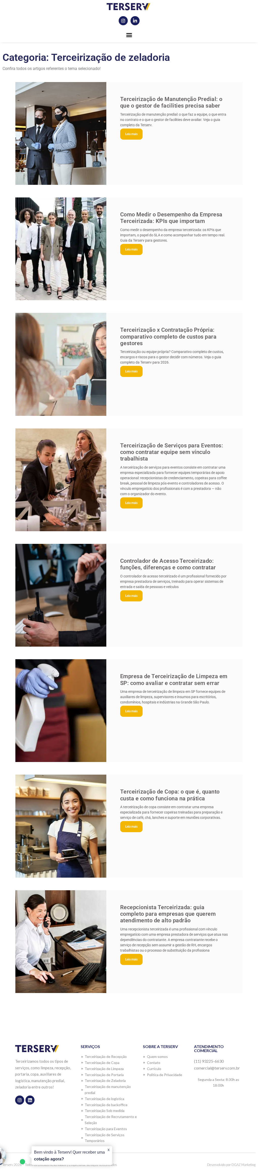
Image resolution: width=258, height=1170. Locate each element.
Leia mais (131, 134)
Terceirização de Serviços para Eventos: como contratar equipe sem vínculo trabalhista (171, 452)
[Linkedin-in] (135, 20)
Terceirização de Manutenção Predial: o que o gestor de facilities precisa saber (171, 102)
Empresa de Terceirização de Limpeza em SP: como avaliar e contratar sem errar (174, 679)
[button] (129, 35)
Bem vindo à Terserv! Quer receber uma (69, 1155)
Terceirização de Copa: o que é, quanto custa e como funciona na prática (170, 795)
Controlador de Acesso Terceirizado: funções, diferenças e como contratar (168, 564)
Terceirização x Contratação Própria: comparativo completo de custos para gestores (168, 336)
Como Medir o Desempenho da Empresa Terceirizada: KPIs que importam (171, 217)
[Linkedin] (30, 1100)
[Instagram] (123, 20)
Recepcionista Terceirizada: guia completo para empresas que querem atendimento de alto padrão (168, 914)
